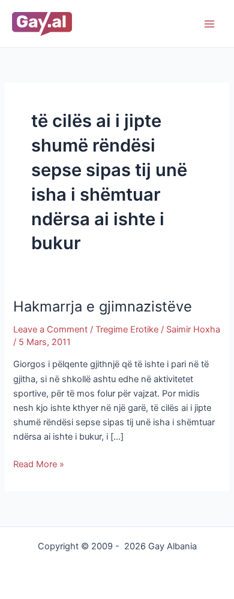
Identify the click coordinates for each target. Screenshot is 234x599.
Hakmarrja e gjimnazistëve (102, 306)
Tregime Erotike (126, 329)
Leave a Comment (50, 329)
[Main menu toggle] (209, 24)
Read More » (38, 463)
